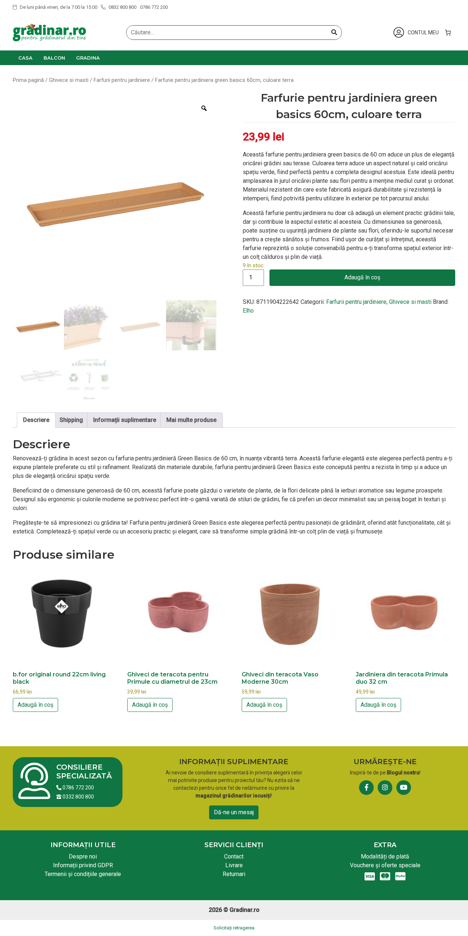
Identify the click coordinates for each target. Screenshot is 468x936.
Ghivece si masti (68, 80)
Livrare (234, 865)
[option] (114, 197)
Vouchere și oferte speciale (385, 865)
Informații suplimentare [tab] (124, 419)
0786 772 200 (154, 7)
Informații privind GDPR (83, 865)
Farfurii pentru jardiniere (122, 80)
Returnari (234, 874)
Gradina (88, 58)
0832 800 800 (121, 7)
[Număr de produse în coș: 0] (448, 32)
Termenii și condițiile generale (83, 874)
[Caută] (334, 32)
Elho (248, 310)
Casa (25, 58)
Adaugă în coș (362, 277)
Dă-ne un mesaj (234, 812)
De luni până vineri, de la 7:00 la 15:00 (58, 7)
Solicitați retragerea (234, 928)
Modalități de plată (385, 856)
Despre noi (83, 856)
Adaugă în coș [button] (35, 704)
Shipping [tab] (71, 419)
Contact (234, 856)
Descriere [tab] (36, 419)
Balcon (54, 58)
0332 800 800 (77, 797)
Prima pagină (28, 80)
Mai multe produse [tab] (191, 419)
